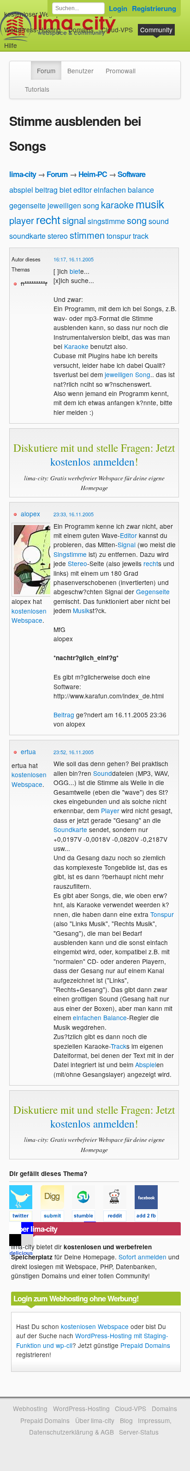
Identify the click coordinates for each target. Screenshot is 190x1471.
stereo (58, 235)
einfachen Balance (100, 1017)
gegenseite (27, 205)
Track (118, 1046)
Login (118, 8)
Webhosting (30, 1408)
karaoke (117, 204)
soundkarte (27, 235)
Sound (102, 773)
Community (156, 29)
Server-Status (139, 1431)
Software (131, 174)
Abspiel (145, 1064)
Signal (127, 544)
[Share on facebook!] (149, 1217)
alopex (30, 513)
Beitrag (63, 714)
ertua (28, 751)
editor (82, 189)
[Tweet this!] (25, 1217)
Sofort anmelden (142, 1256)
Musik (81, 610)
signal (74, 220)
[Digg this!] (56, 1217)
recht (48, 219)
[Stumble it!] (87, 1217)
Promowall (121, 70)
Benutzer (80, 70)
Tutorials (37, 89)
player (21, 220)
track (140, 235)
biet (65, 189)
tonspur (119, 235)
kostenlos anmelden (92, 461)
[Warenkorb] (24, 41)
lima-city (22, 174)
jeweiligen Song (127, 374)
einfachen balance (124, 189)
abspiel (21, 189)
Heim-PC (92, 174)
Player (110, 810)
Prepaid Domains (145, 1345)
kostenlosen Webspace (29, 615)
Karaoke (76, 346)
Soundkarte (70, 829)
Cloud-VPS (117, 29)
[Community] (25, 66)
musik (150, 203)
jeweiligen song (73, 205)
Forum (46, 70)
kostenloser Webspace (37, 13)
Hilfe (10, 45)
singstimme (106, 221)
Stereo (77, 563)
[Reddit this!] (119, 1217)
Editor (128, 535)
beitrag (46, 189)
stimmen (87, 235)
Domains (81, 29)
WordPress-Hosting (32, 29)
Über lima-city (94, 1420)
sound (158, 221)
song (137, 220)
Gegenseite (153, 591)
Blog (126, 1420)
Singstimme (70, 554)
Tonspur (162, 914)
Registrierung (154, 8)
